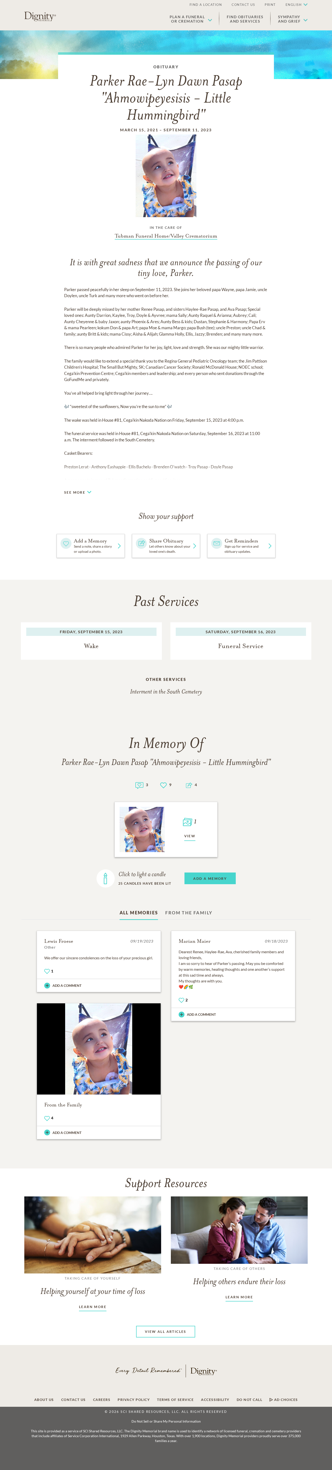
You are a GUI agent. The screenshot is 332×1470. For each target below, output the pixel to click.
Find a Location (206, 5)
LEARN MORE (92, 1307)
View (190, 836)
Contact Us (243, 5)
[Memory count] (139, 785)
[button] (191, 19)
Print (270, 5)
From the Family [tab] (188, 912)
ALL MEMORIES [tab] (139, 912)
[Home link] (40, 16)
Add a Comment (66, 985)
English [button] (294, 5)
